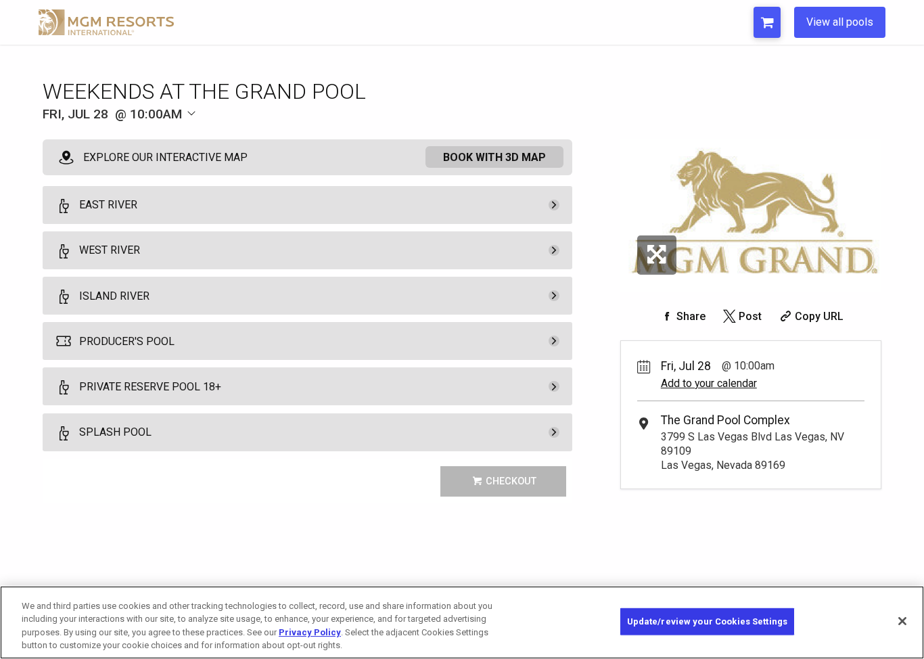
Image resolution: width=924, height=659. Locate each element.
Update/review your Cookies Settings (707, 621)
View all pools (839, 22)
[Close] (902, 621)
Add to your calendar (709, 383)
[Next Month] (263, 137)
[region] (462, 622)
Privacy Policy (310, 632)
